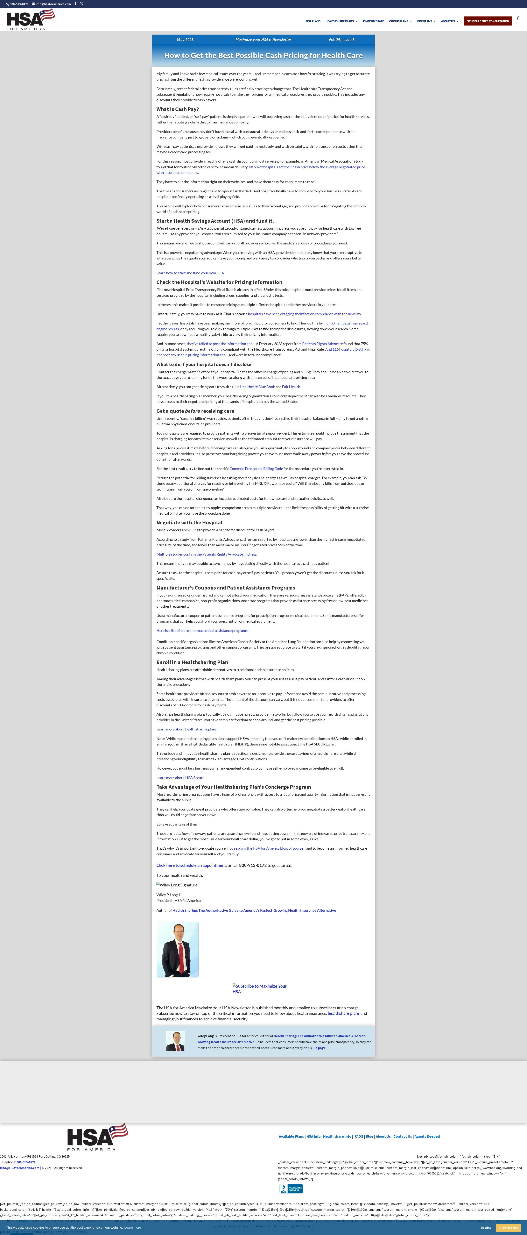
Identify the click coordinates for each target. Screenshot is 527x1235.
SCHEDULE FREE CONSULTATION (488, 21)
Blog (369, 1136)
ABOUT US (448, 21)
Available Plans (291, 1136)
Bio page (319, 1048)
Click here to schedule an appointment (191, 865)
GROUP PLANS (398, 21)
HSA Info (314, 1136)
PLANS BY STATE (373, 21)
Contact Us (402, 1136)
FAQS (359, 1136)
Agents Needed (427, 1136)
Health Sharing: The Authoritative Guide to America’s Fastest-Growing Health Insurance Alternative (254, 910)
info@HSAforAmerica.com (20, 1168)
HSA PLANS (313, 21)
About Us (383, 1136)
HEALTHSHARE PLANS (339, 21)
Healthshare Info (337, 1136)
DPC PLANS (424, 21)
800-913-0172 (19, 4)
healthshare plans (344, 1013)
